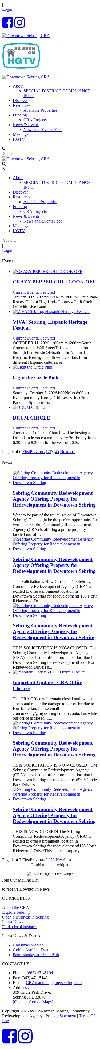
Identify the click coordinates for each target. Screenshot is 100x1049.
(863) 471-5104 (40, 973)
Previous (37, 451)
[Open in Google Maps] (33, 1002)
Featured (47, 292)
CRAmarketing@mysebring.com (54, 982)
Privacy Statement (61, 1016)
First (26, 451)
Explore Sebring (16, 912)
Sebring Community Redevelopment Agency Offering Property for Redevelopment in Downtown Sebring (54, 499)
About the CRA (15, 907)
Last (71, 451)
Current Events (25, 292)
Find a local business (19, 926)
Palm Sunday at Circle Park (36, 954)
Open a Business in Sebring (25, 917)
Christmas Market (28, 945)
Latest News (12, 922)
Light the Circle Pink (36, 377)
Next (64, 451)
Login (7, 9)
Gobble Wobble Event (31, 950)
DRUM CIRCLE (31, 418)
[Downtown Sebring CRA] (26, 35)
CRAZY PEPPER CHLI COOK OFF (54, 282)
